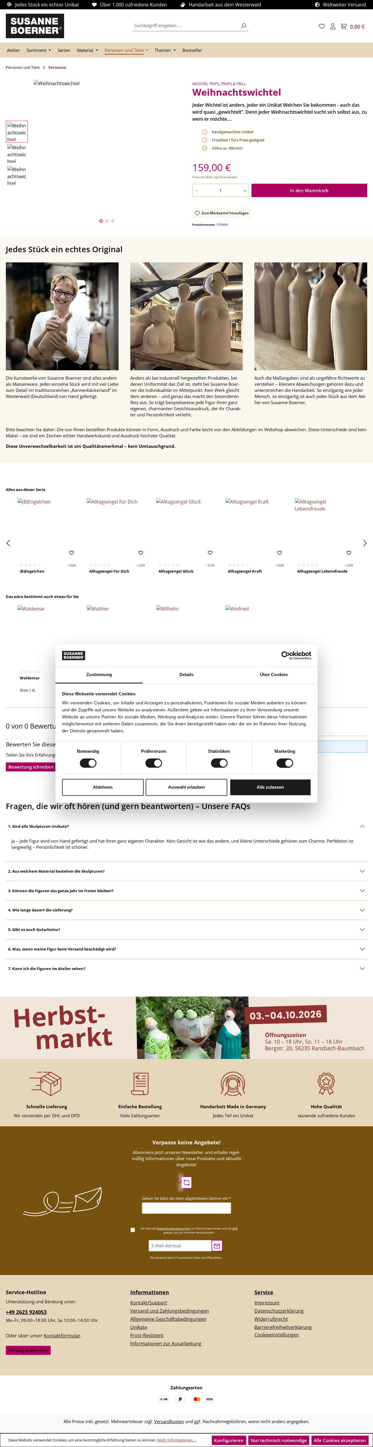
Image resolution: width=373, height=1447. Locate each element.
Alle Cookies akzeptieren (340, 1440)
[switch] (153, 763)
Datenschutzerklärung (279, 1311)
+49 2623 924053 (26, 1312)
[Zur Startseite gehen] (35, 26)
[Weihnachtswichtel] (107, 83)
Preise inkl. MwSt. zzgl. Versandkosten (214, 177)
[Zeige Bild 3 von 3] (113, 221)
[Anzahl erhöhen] (245, 190)
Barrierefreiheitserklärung (283, 1327)
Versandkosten (169, 1421)
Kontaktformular (62, 1335)
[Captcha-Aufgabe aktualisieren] (186, 1182)
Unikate (138, 1327)
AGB (235, 1228)
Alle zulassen (270, 787)
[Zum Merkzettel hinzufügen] (71, 552)
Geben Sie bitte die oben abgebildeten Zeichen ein (186, 1198)
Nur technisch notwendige (279, 1440)
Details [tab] (187, 674)
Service (263, 1292)
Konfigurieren (229, 1440)
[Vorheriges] (7, 543)
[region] (93, 153)
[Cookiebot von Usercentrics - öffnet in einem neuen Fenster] (285, 655)
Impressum (266, 1302)
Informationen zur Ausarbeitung (165, 1343)
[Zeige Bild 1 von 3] (101, 221)
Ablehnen (102, 787)
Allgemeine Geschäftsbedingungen (168, 1319)
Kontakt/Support (148, 1302)
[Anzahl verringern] (196, 190)
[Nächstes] (365, 543)
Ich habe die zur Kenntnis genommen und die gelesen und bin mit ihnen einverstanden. (189, 1230)
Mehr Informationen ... (176, 1440)
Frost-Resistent (146, 1335)
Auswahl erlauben (186, 787)
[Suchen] (244, 26)
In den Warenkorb (309, 190)
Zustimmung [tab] (99, 674)
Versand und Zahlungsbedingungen (169, 1311)
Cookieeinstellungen (276, 1335)
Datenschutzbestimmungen (173, 1228)
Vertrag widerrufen (28, 1350)
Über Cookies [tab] (274, 674)
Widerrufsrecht (271, 1319)
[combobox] (185, 26)
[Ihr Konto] (332, 25)
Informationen (149, 1292)
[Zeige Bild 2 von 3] (107, 221)
